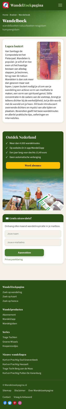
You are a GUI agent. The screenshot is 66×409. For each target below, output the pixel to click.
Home (5, 14)
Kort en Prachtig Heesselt (15, 364)
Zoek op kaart (10, 296)
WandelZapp (9, 319)
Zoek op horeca (10, 301)
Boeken (13, 14)
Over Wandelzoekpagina (40, 390)
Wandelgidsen (10, 323)
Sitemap (7, 390)
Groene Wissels (10, 341)
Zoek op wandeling (12, 292)
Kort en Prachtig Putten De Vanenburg (22, 373)
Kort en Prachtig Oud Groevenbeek (20, 360)
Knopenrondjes (10, 346)
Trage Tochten (10, 337)
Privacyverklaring (14, 259)
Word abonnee (33, 165)
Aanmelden (24, 252)
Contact (7, 397)
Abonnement (9, 314)
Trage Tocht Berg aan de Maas (18, 368)
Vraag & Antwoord (23, 397)
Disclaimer (19, 390)
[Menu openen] (60, 5)
